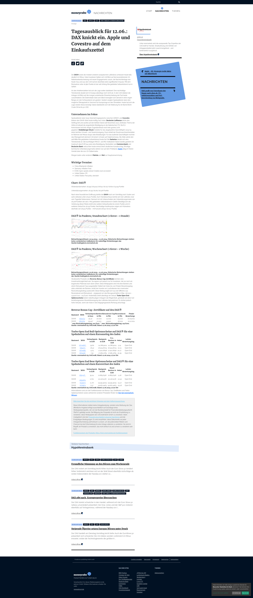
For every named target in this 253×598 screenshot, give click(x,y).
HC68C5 (83, 385)
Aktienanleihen (159, 573)
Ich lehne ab (236, 593)
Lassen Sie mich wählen (220, 593)
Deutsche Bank (123, 581)
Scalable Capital (142, 583)
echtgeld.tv (122, 583)
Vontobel (139, 592)
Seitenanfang (174, 559)
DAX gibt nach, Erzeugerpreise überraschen (94, 497)
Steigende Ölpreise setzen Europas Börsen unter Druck (99, 528)
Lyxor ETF (140, 581)
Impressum (156, 559)
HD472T (82, 375)
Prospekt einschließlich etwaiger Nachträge (104, 417)
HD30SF (82, 353)
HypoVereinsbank (144, 40)
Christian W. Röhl (124, 575)
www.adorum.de (79, 589)
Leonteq (139, 579)
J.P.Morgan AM (141, 573)
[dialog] (231, 589)
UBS (138, 586)
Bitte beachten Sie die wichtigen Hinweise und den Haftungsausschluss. (99, 401)
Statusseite (147, 559)
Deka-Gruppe (123, 577)
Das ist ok (245, 593)
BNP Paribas (123, 573)
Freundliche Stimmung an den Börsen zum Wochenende (100, 464)
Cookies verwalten (136, 559)
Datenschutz (165, 559)
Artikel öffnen (76, 479)
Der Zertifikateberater (125, 579)
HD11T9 (83, 348)
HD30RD (82, 350)
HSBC (120, 586)
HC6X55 (83, 383)
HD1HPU (82, 380)
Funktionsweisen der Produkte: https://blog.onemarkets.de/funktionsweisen (100, 433)
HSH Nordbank (123, 588)
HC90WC (82, 345)
